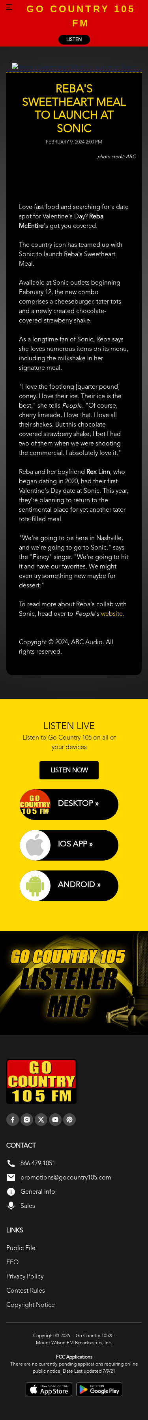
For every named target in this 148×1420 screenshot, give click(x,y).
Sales (28, 1205)
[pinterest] (69, 1119)
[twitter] (41, 1119)
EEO (12, 1262)
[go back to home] (41, 1081)
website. (112, 613)
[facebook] (12, 1119)
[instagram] (27, 1119)
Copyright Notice (30, 1304)
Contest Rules (25, 1290)
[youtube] (55, 1119)
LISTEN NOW (69, 770)
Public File (21, 1248)
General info (38, 1191)
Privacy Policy (24, 1276)
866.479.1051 (38, 1163)
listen (74, 39)
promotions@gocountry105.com (66, 1177)
